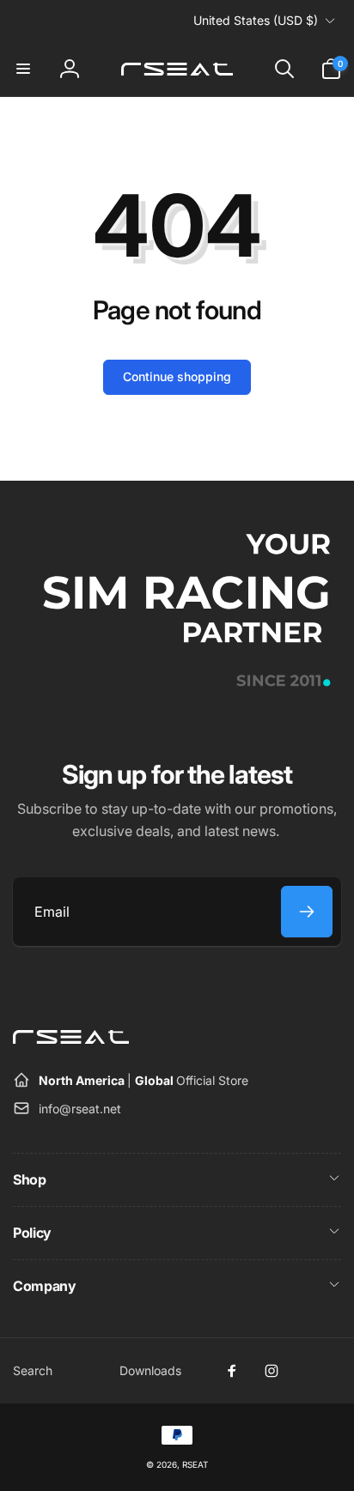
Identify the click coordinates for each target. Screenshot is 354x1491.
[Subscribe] (307, 911)
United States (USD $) (255, 20)
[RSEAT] (71, 1038)
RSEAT (195, 1464)
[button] (23, 69)
